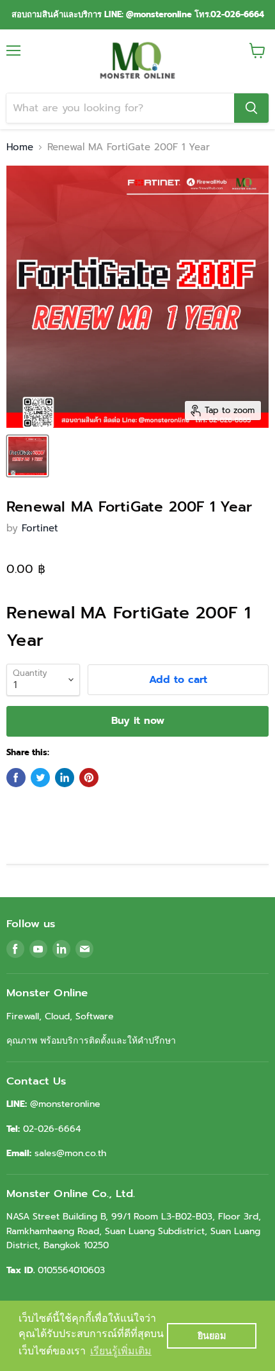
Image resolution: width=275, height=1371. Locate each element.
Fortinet (40, 528)
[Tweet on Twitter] (40, 777)
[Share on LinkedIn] (64, 777)
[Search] (251, 108)
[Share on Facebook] (16, 777)
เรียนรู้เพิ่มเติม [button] (121, 1350)
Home (19, 147)
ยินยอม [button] (212, 1336)
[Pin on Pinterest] (88, 777)
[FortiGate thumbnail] (27, 455)
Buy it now (137, 720)
